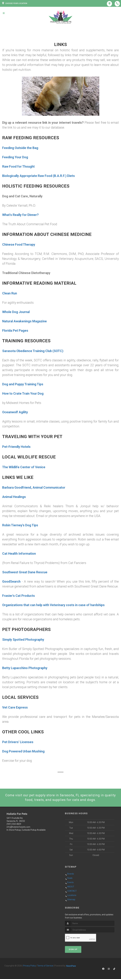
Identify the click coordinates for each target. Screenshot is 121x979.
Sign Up (73, 949)
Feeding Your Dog (15, 157)
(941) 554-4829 (14, 824)
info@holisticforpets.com (18, 827)
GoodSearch (11, 581)
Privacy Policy (29, 966)
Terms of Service (45, 966)
